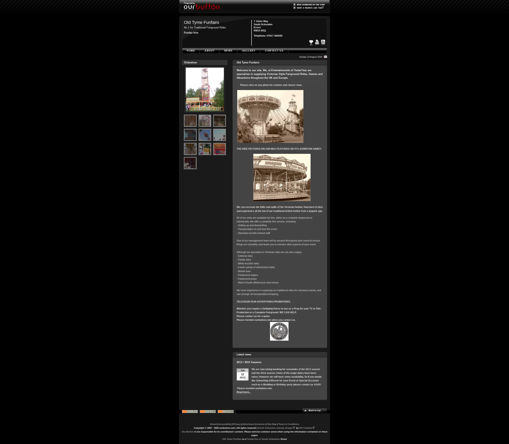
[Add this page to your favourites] (311, 42)
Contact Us (274, 50)
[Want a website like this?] (309, 7)
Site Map (272, 424)
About (210, 50)
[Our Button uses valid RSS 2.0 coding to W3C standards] (226, 412)
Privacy (237, 424)
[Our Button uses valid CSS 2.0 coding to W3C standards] (208, 412)
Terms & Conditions (288, 424)
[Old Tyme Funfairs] (205, 113)
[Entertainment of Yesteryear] (270, 142)
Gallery (249, 50)
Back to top (315, 410)
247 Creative (305, 428)
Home (191, 50)
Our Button (188, 431)
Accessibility (224, 424)
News (228, 50)
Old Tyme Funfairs (201, 22)
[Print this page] (317, 42)
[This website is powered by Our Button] (202, 7)
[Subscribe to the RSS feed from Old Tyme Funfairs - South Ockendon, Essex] (323, 42)
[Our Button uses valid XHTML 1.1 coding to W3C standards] (190, 412)
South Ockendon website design (275, 428)
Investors (261, 424)
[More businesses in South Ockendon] (309, 4)
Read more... (244, 392)
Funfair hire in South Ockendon (263, 439)
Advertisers (248, 424)
